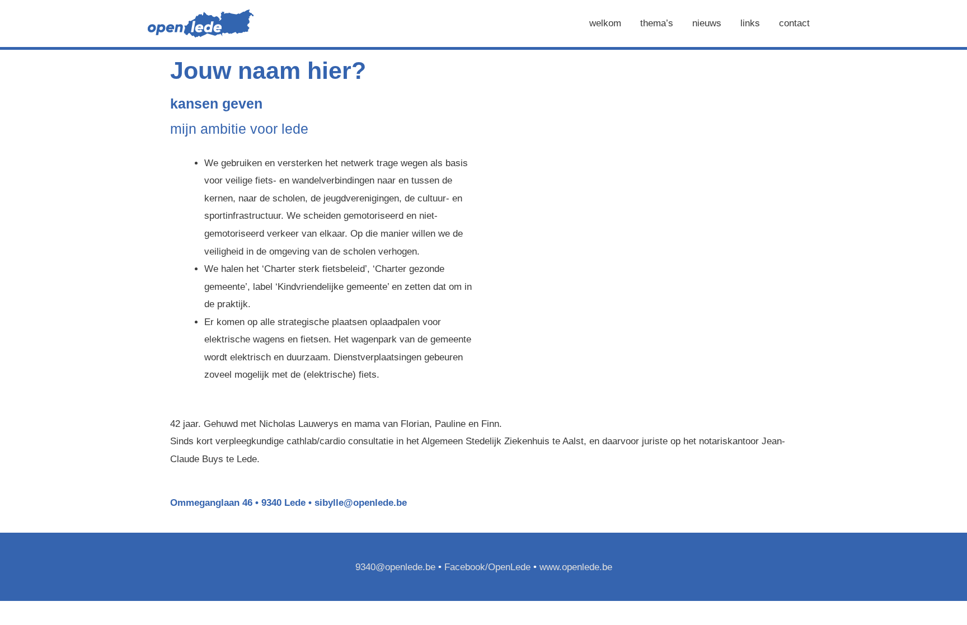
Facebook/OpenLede (487, 567)
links (750, 23)
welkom (605, 23)
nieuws (706, 23)
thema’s (656, 23)
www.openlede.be (575, 567)
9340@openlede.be (395, 567)
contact (794, 23)
